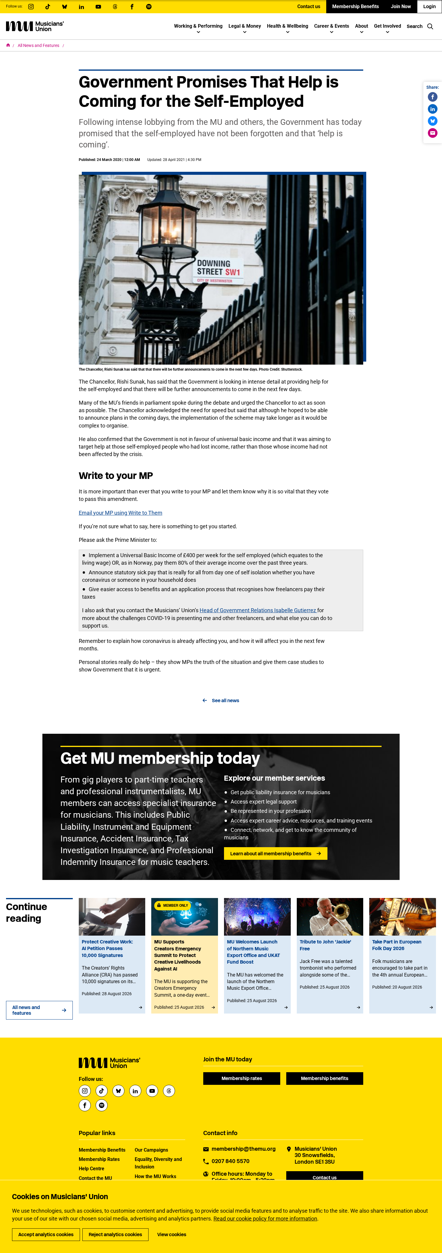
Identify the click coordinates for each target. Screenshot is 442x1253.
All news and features (26, 1010)
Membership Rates (99, 1159)
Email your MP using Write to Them (120, 513)
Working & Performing (198, 26)
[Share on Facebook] (432, 97)
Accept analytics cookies (46, 1234)
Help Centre (91, 1168)
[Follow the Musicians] (31, 7)
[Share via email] (432, 133)
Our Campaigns (151, 1150)
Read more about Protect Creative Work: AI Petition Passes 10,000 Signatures (112, 955)
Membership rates (242, 1078)
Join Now (401, 6)
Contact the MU (95, 1178)
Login (429, 6)
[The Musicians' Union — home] (35, 26)
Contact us (308, 6)
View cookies (171, 1234)
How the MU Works (155, 1176)
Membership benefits (324, 1078)
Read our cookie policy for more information (265, 1218)
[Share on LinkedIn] (432, 109)
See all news (225, 700)
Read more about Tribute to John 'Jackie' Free (330, 955)
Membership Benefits (355, 6)
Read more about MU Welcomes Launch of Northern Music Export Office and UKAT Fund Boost (257, 955)
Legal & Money (245, 26)
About (361, 26)
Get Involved (387, 26)
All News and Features (39, 45)
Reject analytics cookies (115, 1234)
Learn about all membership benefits (271, 853)
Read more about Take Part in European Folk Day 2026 (402, 955)
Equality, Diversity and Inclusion (158, 1163)
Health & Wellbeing (287, 26)
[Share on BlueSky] (432, 121)
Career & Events (331, 26)
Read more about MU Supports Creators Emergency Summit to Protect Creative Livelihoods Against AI (184, 955)
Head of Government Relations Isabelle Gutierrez (258, 610)
